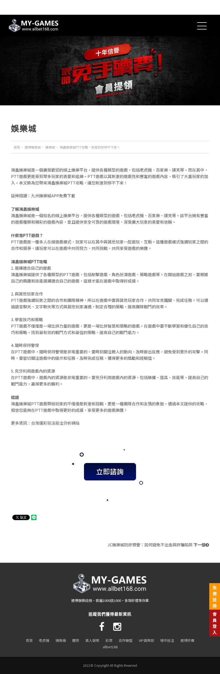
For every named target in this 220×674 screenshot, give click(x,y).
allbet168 (110, 646)
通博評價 (187, 640)
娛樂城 (50, 147)
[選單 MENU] (202, 33)
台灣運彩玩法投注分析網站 (55, 423)
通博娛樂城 (33, 147)
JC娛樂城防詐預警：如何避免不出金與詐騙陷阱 (157, 544)
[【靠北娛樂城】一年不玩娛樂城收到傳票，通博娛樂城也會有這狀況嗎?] (114, 25)
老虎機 (44, 640)
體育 (75, 640)
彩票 (108, 640)
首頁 (17, 147)
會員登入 (214, 623)
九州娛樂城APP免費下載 (53, 195)
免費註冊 (214, 596)
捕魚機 (61, 640)
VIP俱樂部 (146, 640)
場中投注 (167, 640)
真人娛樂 (92, 640)
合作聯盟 (126, 640)
